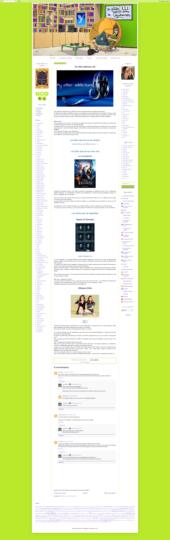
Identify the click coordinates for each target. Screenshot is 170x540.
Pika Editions (40, 309)
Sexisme (125, 171)
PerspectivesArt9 (41, 308)
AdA (38, 127)
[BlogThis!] (92, 360)
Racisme (125, 167)
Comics (96, 508)
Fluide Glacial (40, 215)
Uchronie (79, 521)
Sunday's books (107, 520)
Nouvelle (64, 516)
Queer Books (59, 518)
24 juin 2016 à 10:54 (73, 396)
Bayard (38, 141)
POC (124, 123)
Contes (130, 508)
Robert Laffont (40, 319)
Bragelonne (39, 147)
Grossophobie (126, 156)
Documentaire (47, 509)
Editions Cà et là (41, 167)
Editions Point (40, 188)
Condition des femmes (128, 100)
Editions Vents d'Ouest (42, 201)
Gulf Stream (39, 231)
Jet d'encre (39, 242)
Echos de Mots (62, 414)
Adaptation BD (38, 506)
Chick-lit (81, 508)
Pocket (38, 311)
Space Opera (93, 520)
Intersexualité (126, 114)
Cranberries (66, 384)
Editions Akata (40, 161)
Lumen (38, 279)
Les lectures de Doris (128, 245)
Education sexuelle (127, 105)
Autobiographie (125, 506)
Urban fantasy (84, 521)
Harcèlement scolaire (128, 160)
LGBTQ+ (125, 116)
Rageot (38, 317)
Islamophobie (126, 163)
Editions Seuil (40, 195)
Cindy (39, 110)
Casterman (39, 150)
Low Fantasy (78, 514)
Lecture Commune (105, 513)
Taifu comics (40, 328)
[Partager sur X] (94, 360)
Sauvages (125, 294)
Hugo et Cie (39, 239)
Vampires (94, 521)
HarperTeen (39, 235)
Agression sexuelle (127, 147)
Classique (86, 508)
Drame (52, 509)
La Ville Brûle (40, 258)
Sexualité (125, 132)
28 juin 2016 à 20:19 (68, 441)
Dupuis (38, 156)
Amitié (76, 506)
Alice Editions (40, 132)
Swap (115, 520)
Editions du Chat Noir (42, 208)
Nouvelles (69, 516)
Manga (100, 515)
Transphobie (126, 176)
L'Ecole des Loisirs (41, 255)
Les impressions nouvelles (41, 276)
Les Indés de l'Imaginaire (40, 271)
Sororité (124, 134)
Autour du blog (101, 58)
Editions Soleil (40, 197)
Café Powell (126, 203)
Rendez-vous (115, 58)
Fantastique (115, 509)
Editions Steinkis (41, 199)
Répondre (60, 378)
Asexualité (125, 93)
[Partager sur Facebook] (96, 360)
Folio (38, 217)
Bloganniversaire (57, 508)
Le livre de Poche (41, 266)
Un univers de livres (128, 301)
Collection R (91, 508)
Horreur (126, 511)
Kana (38, 246)
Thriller (36, 521)
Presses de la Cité (41, 313)
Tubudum (125, 296)
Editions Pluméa (41, 187)
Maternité (113, 514)
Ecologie (125, 103)
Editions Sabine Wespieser (40, 191)
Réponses (62, 381)
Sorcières (84, 520)
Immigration (42, 513)
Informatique (59, 513)
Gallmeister (39, 224)
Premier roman (45, 518)
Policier (126, 516)
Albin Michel (40, 130)
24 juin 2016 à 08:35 (68, 372)
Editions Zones (40, 204)
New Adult (54, 516)
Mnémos (39, 288)
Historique (114, 511)
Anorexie (125, 149)
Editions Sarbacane (41, 193)
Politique (130, 516)
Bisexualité (125, 96)
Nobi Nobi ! (39, 295)
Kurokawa (39, 253)
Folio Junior (39, 219)
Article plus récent (60, 493)
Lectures (128, 513)
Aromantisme (126, 91)
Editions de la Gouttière (42, 206)
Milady (38, 286)
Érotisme (109, 521)
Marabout (39, 282)
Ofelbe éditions (40, 297)
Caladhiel (40, 108)
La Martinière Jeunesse (42, 257)
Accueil (52, 58)
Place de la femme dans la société (115, 516)
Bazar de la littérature (128, 201)
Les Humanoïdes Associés (41, 268)
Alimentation (67, 506)
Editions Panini (40, 183)
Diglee (124, 210)
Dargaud (39, 152)
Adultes (51, 506)
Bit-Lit (52, 508)
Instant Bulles (65, 513)
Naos (38, 291)
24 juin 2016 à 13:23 (76, 403)
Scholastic (39, 322)
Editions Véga (40, 202)
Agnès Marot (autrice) (128, 196)
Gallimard (39, 222)
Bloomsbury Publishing (42, 145)
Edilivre (38, 158)
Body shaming (126, 152)
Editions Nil (39, 181)
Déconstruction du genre (128, 102)
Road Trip (74, 518)
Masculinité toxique (127, 165)
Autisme (125, 94)
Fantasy (120, 509)
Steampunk (98, 520)
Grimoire (67, 511)
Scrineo (38, 324)
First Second (40, 210)
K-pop (86, 513)
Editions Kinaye (40, 174)
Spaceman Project (41, 326)
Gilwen (39, 112)
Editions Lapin (40, 178)
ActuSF (38, 125)
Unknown (60, 372)
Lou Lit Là (125, 272)
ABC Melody (40, 123)
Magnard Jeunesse (41, 281)
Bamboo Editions (41, 140)
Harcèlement (126, 158)
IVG (123, 112)
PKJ (38, 302)
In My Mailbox (50, 513)
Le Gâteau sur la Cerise (42, 262)
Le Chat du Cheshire (128, 232)
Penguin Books (40, 306)
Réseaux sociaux (103, 518)
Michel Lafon (40, 284)
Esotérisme (92, 509)
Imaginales (37, 513)
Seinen (44, 520)
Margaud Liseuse (127, 283)
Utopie (88, 521)
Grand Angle (40, 228)
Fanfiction (110, 509)
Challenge (76, 508)
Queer (124, 130)
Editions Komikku (41, 176)
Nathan (38, 293)
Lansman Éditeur (41, 260)
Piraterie (104, 516)
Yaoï (99, 521)
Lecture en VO (114, 513)
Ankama (39, 134)
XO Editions (39, 331)
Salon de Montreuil (127, 518)
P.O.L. (38, 300)
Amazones (72, 506)
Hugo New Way (40, 237)
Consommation (117, 508)
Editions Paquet (40, 185)
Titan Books (39, 329)
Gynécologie (78, 511)
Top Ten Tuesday (47, 521)
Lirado (124, 264)
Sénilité (126, 520)
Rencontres (69, 518)
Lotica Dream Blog (128, 269)
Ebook (71, 509)
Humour (131, 511)
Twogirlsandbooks (127, 299)
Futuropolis (39, 220)
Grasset (38, 230)
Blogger (96, 528)
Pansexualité (126, 125)
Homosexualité (126, 111)
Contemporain (124, 508)
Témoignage (73, 521)
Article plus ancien (110, 493)
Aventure (131, 506)
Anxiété (124, 151)
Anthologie (84, 506)
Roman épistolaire (89, 518)
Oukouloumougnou (128, 286)
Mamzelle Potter (127, 281)
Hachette (39, 233)
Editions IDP (40, 172)
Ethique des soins (101, 509)
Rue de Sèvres (40, 320)
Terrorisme (125, 174)
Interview (77, 513)
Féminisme (125, 109)
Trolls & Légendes (67, 521)
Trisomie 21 (61, 521)
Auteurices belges (108, 506)
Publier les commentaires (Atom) (68, 496)
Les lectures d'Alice (128, 239)
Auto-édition (40, 136)
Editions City (40, 165)
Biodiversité (37, 508)
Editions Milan (40, 179)
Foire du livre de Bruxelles (129, 509)
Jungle (38, 244)
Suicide (124, 172)
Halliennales (83, 511)
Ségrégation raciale (121, 520)
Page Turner (88, 516)
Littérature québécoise (64, 514)
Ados (47, 506)
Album (63, 506)
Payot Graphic (40, 304)
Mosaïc (38, 289)
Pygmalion (39, 315)
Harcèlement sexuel (127, 162)
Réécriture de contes (117, 518)
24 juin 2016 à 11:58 (71, 414)
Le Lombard (40, 264)
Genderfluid (62, 511)
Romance (96, 518)
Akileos (38, 129)
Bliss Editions (40, 143)
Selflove (47, 520)
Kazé (38, 248)
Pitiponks (125, 288)
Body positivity (126, 98)
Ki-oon (38, 251)
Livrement (125, 266)
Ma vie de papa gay (128, 278)
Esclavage (125, 154)
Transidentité (126, 135)
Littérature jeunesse (52, 515)
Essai (96, 509)
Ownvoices (125, 120)
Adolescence (126, 89)
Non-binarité (126, 118)
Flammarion (39, 213)
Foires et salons (39, 511)
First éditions (40, 211)
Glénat (38, 226)
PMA (124, 121)
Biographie (42, 508)
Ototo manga (40, 299)
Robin (39, 115)
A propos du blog (65, 58)
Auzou (38, 138)
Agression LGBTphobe (128, 145)
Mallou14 (40, 113)
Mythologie (44, 516)
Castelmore (39, 149)
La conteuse (126, 218)
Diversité (42, 509)
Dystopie (56, 509)
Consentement (111, 508)
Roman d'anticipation (81, 518)
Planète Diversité (127, 291)
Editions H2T (40, 170)
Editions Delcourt (41, 168)
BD (134, 506)
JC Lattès (39, 240)
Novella (72, 516)
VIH (123, 137)
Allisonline (125, 198)
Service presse (55, 520)
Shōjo (75, 520)
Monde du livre (125, 514)
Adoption (44, 506)
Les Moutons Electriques (43, 274)
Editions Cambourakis (42, 163)
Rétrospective (110, 518)
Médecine (49, 516)
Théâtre (40, 521)
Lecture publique (121, 513)
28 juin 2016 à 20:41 (76, 455)
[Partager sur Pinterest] (97, 360)
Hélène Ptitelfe (127, 215)
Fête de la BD (56, 511)
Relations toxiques (127, 169)
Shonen (72, 520)
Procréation (50, 518)
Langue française (97, 513)
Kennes (38, 249)
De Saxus (39, 154)
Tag (129, 520)
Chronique (79, 58)
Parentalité (100, 516)
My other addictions (85, 362)
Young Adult (103, 521)
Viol (123, 178)
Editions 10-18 (40, 159)
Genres (89, 58)
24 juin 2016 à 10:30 (76, 384)
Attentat (102, 506)
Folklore (45, 511)
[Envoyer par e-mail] (91, 360)
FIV (123, 107)
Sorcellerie (79, 520)
